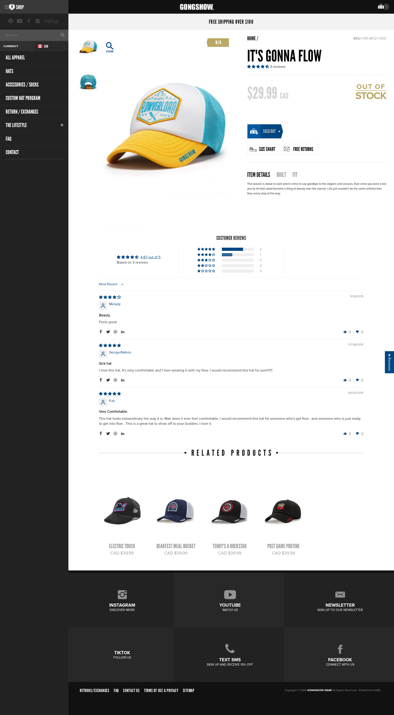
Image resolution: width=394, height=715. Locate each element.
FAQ (8, 138)
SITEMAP (188, 690)
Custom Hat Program (23, 98)
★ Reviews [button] (389, 362)
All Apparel (15, 57)
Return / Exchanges (22, 111)
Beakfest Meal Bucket (175, 546)
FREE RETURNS (303, 149)
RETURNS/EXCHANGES (94, 690)
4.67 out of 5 (150, 257)
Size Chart (267, 149)
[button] (258, 66)
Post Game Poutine (283, 546)
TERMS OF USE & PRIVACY (161, 690)
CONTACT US (131, 690)
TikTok (51, 21)
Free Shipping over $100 (231, 22)
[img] (110, 297)
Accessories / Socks (22, 84)
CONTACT (12, 152)
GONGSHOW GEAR (319, 690)
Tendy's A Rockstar (229, 546)
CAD (46, 46)
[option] (165, 130)
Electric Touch (122, 546)
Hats (9, 71)
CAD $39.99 (122, 553)
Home (251, 38)
